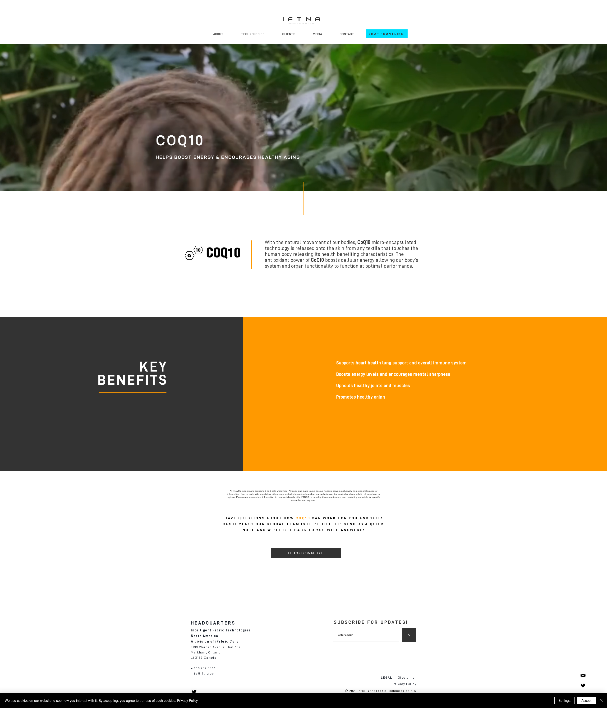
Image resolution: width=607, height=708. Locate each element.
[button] (252, 33)
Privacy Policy (187, 700)
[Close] (601, 700)
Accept (586, 700)
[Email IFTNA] (583, 675)
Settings (564, 700)
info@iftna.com (204, 673)
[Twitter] (583, 685)
